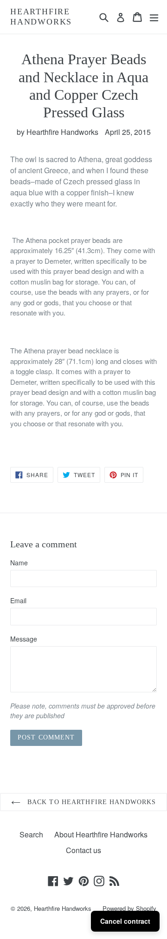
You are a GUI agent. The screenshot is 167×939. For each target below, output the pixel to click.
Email (18, 600)
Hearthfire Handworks (41, 16)
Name (19, 562)
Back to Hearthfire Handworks (90, 802)
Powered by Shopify (129, 908)
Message (23, 638)
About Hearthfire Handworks (101, 834)
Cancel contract (125, 921)
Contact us (83, 850)
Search (31, 834)
